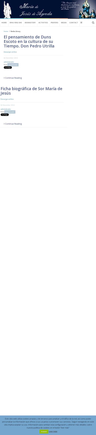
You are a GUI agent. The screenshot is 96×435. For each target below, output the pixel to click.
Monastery (30, 22)
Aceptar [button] (44, 431)
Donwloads (13, 65)
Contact (73, 22)
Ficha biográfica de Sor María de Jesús (31, 91)
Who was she (16, 22)
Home (4, 22)
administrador (9, 62)
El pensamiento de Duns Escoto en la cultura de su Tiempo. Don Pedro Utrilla (29, 41)
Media (63, 22)
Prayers (54, 22)
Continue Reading (13, 77)
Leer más (53, 431)
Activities (43, 22)
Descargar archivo (10, 52)
